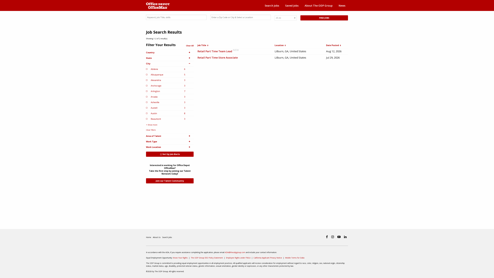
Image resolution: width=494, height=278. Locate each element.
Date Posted (333, 45)
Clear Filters (151, 130)
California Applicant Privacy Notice (268, 258)
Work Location (153, 147)
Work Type (151, 141)
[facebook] (327, 236)
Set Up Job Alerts (171, 154)
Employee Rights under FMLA (238, 258)
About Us (157, 237)
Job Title (202, 45)
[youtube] (339, 236)
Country (150, 52)
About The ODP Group (319, 5)
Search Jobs (272, 5)
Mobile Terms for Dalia (294, 258)
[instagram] (332, 236)
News (342, 5)
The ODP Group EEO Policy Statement (207, 258)
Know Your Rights (180, 258)
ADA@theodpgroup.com (235, 252)
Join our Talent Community (170, 180)
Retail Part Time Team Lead (214, 51)
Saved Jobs (292, 5)
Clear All (190, 45)
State (149, 58)
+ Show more (151, 125)
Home (148, 237)
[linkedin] (345, 236)
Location (280, 45)
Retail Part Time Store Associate (217, 57)
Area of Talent (153, 136)
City (148, 63)
